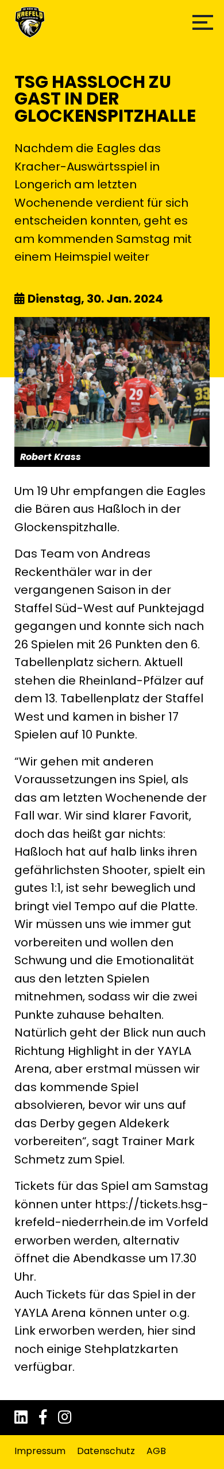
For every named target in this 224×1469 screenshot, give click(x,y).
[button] (202, 22)
